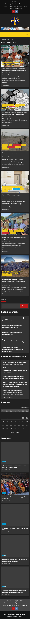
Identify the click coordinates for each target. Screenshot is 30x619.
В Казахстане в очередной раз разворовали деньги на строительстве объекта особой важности (15, 384)
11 (27, 418)
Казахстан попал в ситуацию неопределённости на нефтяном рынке (13, 395)
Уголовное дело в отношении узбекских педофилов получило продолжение (14, 365)
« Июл (13, 432)
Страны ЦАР (18, 106)
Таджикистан (5, 148)
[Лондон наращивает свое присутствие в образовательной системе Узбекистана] (15, 56)
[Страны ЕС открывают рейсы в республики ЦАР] (15, 515)
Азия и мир (8, 4)
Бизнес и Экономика (7, 187)
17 (23, 421)
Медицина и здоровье (7, 189)
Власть (14, 187)
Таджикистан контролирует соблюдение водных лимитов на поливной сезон (12, 349)
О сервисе (23, 605)
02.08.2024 (5, 72)
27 (7, 428)
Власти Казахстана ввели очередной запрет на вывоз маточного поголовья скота (14, 281)
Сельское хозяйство (7, 275)
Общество (5, 64)
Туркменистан (6, 108)
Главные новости (16, 145)
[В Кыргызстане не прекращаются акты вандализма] (15, 224)
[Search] (27, 34)
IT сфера (11, 8)
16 (19, 421)
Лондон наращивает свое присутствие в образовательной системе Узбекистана (14, 70)
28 (11, 428)
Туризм (25, 6)
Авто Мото (15, 4)
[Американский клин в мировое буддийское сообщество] (15, 484)
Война (10, 145)
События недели (8, 6)
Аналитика (22, 4)
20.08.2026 (5, 532)
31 (23, 428)
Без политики (18, 6)
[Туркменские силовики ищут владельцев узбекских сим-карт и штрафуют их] (15, 100)
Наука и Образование (13, 62)
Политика (10, 64)
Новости (20, 62)
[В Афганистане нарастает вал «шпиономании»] (15, 140)
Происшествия (11, 106)
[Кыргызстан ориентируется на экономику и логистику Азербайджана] (15, 546)
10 (23, 418)
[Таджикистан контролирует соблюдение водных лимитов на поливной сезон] (15, 577)
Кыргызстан (11, 105)
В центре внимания (13, 229)
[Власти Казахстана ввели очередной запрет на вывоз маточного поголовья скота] (15, 266)
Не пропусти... (16, 189)
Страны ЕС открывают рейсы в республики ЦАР (12, 333)
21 (11, 425)
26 (3, 428)
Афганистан (5, 145)
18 (27, 421)
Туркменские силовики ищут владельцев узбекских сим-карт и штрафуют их (14, 114)
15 (15, 421)
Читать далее (5, 85)
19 (3, 425)
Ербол (4, 382)
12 (3, 421)
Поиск (3, 299)
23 (19, 425)
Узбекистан (16, 64)
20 (7, 425)
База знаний (18, 8)
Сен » (17, 432)
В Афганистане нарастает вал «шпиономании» (11, 154)
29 (15, 428)
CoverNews (10, 616)
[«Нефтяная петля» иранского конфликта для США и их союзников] (15, 453)
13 (7, 421)
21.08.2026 (5, 469)
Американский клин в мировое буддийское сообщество (12, 326)
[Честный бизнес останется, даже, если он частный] (15, 182)
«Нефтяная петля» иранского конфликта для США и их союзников (15, 319)
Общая (4, 461)
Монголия (15, 605)
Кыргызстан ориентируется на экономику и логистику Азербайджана (14, 341)
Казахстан (5, 105)
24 (23, 425)
